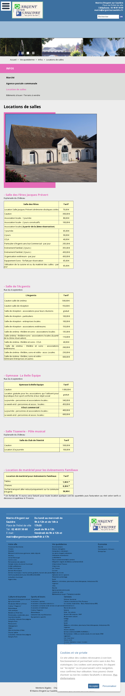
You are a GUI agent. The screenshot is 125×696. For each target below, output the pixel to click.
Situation (11, 551)
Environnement (57, 547)
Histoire (10, 549)
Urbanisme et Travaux (59, 564)
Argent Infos (12, 579)
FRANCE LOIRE (68, 640)
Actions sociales (69, 630)
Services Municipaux (15, 571)
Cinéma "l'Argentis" (14, 606)
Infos (40, 59)
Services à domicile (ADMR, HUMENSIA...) (76, 632)
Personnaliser (109, 686)
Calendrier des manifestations (41, 615)
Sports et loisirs (38, 596)
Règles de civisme (58, 573)
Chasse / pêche (13, 632)
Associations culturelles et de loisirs (42, 603)
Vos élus (11, 555)
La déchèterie (56, 557)
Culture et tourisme (17, 596)
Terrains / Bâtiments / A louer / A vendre (75, 642)
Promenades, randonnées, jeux (18, 615)
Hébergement (13, 626)
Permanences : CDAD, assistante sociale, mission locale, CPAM (83, 634)
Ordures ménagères (58, 549)
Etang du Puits (13, 621)
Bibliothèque (12, 608)
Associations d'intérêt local (39, 608)
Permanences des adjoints (16, 562)
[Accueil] (27, 17)
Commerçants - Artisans (106, 549)
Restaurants (12, 624)
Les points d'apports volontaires (62, 553)
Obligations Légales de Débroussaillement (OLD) (67, 562)
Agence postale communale (21, 83)
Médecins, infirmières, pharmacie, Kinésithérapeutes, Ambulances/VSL (75, 581)
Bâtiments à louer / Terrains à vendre (23, 95)
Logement (67, 636)
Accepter (93, 686)
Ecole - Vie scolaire (69, 612)
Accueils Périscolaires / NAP (73, 614)
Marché (10, 77)
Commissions (12, 560)
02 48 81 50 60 (19, 529)
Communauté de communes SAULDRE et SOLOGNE (24, 575)
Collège (66, 618)
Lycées (66, 621)
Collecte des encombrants (60, 555)
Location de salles (16, 89)
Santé (54, 579)
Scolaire (66, 610)
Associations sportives (38, 601)
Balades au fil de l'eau (15, 613)
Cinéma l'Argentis (37, 610)
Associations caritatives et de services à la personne (47, 606)
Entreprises (102, 551)
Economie (102, 544)
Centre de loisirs (69, 606)
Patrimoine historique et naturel (19, 599)
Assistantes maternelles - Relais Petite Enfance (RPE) (81, 603)
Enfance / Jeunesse (70, 599)
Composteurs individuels (60, 551)
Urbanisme (56, 566)
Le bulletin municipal (15, 577)
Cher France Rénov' (69, 638)
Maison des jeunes (70, 608)
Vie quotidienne (27, 59)
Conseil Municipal (14, 557)
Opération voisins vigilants (60, 575)
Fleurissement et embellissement (63, 559)
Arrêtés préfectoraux (14, 566)
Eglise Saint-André (14, 601)
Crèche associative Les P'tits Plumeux (76, 601)
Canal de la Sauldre (14, 617)
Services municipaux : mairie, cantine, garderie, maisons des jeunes (30, 573)
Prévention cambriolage (59, 577)
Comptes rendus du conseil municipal (20, 564)
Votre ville (12, 544)
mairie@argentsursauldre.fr (108, 10)
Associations (35, 599)
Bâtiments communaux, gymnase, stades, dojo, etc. (24, 553)
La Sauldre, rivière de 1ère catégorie (19, 619)
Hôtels (10, 628)
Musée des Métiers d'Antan (17, 604)
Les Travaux (56, 568)
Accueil (13, 59)
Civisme (54, 571)
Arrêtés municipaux (14, 568)
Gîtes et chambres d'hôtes (16, 630)
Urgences (55, 583)
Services (68, 596)
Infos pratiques (13, 610)
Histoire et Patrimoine (15, 547)
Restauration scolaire (70, 616)
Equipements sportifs (38, 617)
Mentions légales (43, 687)
